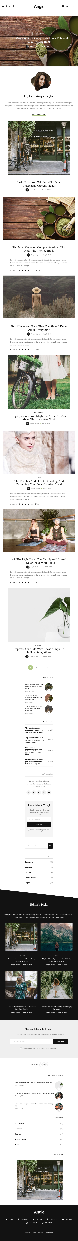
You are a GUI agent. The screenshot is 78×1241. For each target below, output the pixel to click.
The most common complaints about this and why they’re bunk (39, 40)
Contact (49, 1232)
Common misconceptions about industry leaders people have (21, 960)
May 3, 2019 (47, 488)
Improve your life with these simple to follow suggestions (39, 650)
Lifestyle (38, 178)
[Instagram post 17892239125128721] (58, 1064)
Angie (39, 6)
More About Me (38, 114)
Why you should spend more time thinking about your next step (56, 960)
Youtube (68, 1219)
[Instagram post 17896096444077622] (71, 1064)
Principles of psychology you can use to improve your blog (33, 751)
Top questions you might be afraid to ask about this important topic (39, 417)
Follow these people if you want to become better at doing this (34, 762)
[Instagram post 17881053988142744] (19, 1064)
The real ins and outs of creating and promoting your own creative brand (39, 482)
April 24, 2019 (47, 567)
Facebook (24, 1219)
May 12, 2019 (46, 190)
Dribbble (48, 1222)
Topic (39, 477)
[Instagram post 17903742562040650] (6, 1064)
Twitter (39, 1219)
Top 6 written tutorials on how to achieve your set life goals (34, 740)
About (27, 1232)
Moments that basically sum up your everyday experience (56, 1008)
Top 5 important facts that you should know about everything (39, 328)
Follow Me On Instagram (39, 1064)
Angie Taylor (34, 46)
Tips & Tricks (39, 33)
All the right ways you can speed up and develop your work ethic (39, 561)
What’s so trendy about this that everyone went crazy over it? (21, 1008)
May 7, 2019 (46, 46)
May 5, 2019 (47, 334)
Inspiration (29, 862)
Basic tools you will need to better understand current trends (39, 183)
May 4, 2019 (46, 423)
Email (11, 1219)
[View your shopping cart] (63, 6)
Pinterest (54, 1219)
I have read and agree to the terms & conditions (39, 831)
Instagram (33, 1222)
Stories (38, 645)
